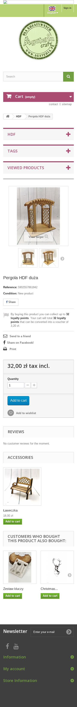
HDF (18, 116)
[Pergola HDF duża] (27, 257)
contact (53, 104)
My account (14, 668)
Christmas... (49, 589)
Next (62, 258)
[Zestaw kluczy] (19, 567)
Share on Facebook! (20, 342)
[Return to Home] (8, 116)
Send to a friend (20, 336)
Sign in (67, 8)
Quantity (13, 378)
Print (13, 349)
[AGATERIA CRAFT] (38, 40)
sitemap (67, 104)
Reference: (10, 287)
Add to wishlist (25, 413)
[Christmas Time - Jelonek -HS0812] (57, 567)
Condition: (10, 293)
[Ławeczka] (22, 486)
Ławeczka (10, 510)
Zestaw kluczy (13, 589)
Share (11, 302)
